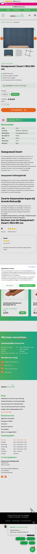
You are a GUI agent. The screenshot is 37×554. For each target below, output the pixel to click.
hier (32, 280)
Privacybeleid (32, 267)
